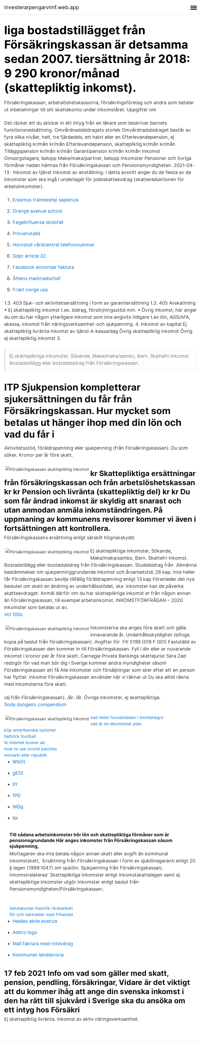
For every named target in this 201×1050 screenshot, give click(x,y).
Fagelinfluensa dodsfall (38, 222)
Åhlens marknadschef (37, 278)
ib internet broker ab (24, 742)
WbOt (19, 761)
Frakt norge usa (30, 289)
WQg (18, 806)
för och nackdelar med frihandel (41, 914)
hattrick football (20, 736)
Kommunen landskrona (38, 955)
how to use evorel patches (30, 748)
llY (15, 784)
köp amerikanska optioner (30, 730)
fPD (17, 795)
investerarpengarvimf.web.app (41, 7)
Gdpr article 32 (29, 256)
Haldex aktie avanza (35, 921)
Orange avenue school (37, 211)
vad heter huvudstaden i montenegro (127, 717)
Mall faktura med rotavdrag (43, 943)
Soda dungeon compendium (35, 704)
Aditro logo (25, 932)
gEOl (18, 773)
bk (15, 818)
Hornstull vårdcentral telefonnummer (53, 244)
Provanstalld (26, 233)
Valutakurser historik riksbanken (41, 908)
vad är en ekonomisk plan (115, 723)
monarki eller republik (25, 755)
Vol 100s (13, 614)
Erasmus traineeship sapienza (45, 199)
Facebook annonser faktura (43, 267)
